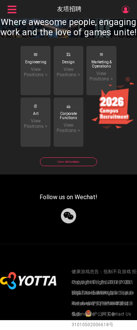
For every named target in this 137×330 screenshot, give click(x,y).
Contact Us (119, 314)
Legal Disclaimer (89, 292)
